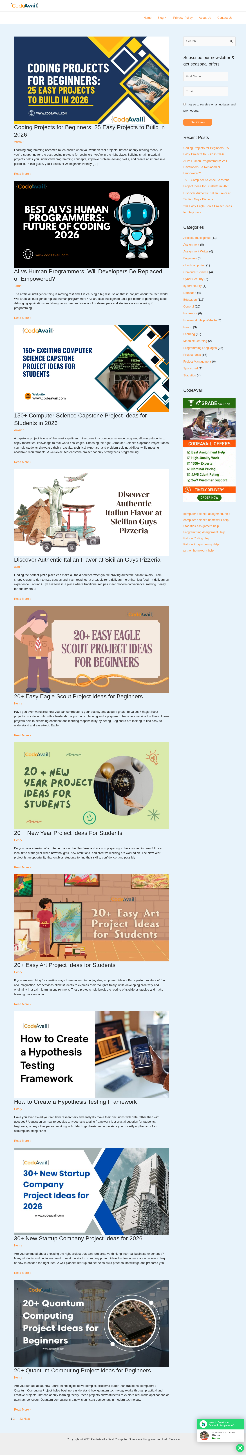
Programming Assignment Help (204, 532)
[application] (165, 18)
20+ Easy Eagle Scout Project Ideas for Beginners (78, 696)
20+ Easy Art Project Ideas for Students (64, 965)
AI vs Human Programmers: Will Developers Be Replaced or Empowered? (205, 167)
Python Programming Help (201, 544)
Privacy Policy (183, 17)
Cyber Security (193, 279)
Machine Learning (195, 341)
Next (29, 1418)
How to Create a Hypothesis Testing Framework (75, 1102)
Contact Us (224, 17)
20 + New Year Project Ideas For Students (68, 833)
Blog (161, 17)
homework (190, 313)
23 (21, 1418)
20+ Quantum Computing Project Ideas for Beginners (82, 1370)
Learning (189, 334)
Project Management (197, 361)
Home (147, 17)
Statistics (189, 375)
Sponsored (190, 368)
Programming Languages (200, 348)
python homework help (198, 550)
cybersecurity (192, 286)
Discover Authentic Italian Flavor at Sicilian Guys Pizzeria (87, 559)
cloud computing (194, 265)
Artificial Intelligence (197, 238)
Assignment (191, 244)
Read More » (22, 174)
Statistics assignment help (201, 526)
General (188, 306)
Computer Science (195, 272)
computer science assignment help (206, 514)
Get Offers (198, 122)
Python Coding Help (196, 538)
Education (190, 299)
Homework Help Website (200, 320)
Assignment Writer (195, 251)
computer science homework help (206, 520)
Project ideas (192, 354)
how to (187, 327)
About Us (205, 17)
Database (189, 293)
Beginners (190, 258)
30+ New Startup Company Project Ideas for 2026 (78, 1238)
